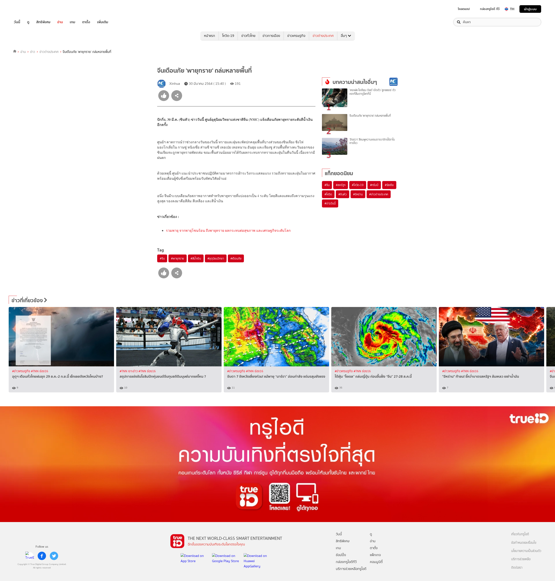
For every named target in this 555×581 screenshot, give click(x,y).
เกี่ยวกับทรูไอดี (520, 534)
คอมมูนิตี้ (376, 561)
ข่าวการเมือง (271, 35)
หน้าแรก (209, 35)
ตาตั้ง (86, 22)
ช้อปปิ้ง (341, 554)
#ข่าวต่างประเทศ (378, 194)
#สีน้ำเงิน (196, 258)
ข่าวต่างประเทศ (323, 35)
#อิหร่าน (358, 194)
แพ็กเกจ (375, 554)
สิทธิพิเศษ (43, 22)
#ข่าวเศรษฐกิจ (21, 371)
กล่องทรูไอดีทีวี (346, 561)
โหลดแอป (464, 9)
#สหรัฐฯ (340, 185)
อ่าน (60, 22)
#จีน (162, 258)
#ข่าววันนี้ (330, 203)
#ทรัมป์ (374, 185)
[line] (29, 556)
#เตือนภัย (236, 258)
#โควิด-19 (357, 185)
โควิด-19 (228, 35)
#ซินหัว (342, 194)
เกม (72, 22)
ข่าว (32, 51)
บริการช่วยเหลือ (521, 559)
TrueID (27, 9)
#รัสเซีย (389, 185)
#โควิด (328, 194)
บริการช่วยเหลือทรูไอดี (351, 568)
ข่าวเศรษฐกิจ (296, 35)
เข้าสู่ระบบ (530, 9)
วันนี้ (17, 22)
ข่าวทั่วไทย (248, 35)
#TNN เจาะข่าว (129, 371)
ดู (28, 22)
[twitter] (54, 556)
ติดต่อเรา (516, 567)
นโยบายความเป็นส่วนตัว (526, 551)
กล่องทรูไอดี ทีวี (490, 9)
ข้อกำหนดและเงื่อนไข (523, 542)
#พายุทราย (177, 258)
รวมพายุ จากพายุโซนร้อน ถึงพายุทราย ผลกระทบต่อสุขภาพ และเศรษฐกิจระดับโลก (228, 230)
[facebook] (42, 556)
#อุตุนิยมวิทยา (215, 258)
